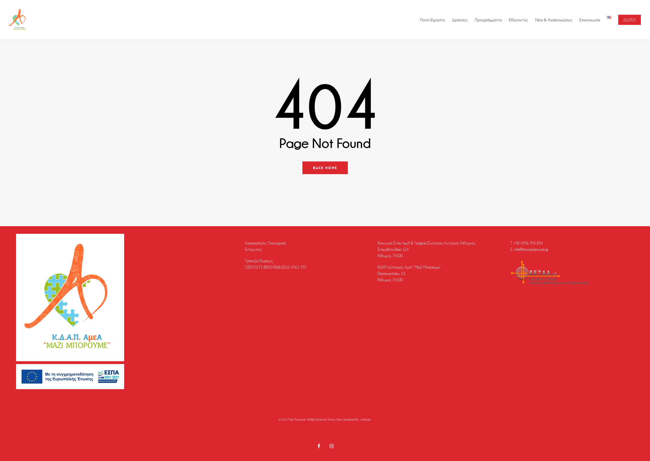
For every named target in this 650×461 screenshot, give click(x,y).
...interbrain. (365, 419)
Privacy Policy (335, 419)
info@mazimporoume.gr (531, 250)
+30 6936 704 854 (528, 243)
